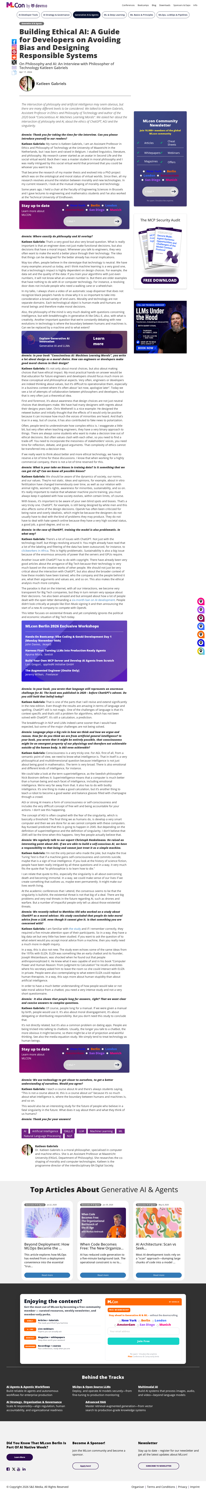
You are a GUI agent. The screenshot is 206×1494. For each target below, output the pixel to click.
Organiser (138, 1487)
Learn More (19, 1457)
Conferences (128, 5)
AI (25, 1131)
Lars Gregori (33, 664)
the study (75, 928)
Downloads (164, 5)
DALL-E (68, 1131)
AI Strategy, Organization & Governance (34, 1402)
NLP (69, 1136)
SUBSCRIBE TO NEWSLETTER (158, 1466)
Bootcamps (143, 5)
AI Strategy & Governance (56, 14)
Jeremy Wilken (34, 674)
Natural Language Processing (42, 1136)
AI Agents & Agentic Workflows (28, 1387)
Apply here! (85, 1466)
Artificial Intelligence (45, 1131)
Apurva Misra (33, 654)
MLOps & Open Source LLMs (91, 1387)
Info (195, 5)
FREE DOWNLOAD (160, 280)
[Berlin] (200, 635)
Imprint (195, 1487)
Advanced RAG (96, 1402)
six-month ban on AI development (93, 600)
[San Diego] (200, 611)
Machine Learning (101, 1131)
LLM (81, 1131)
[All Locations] (200, 651)
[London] (200, 627)
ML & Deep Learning (114, 14)
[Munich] (200, 602)
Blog (154, 5)
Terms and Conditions (161, 1487)
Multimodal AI (148, 1387)
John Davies (32, 644)
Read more (47, 1275)
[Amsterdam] (200, 619)
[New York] (200, 644)
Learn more (99, 341)
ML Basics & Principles (141, 14)
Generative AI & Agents (86, 14)
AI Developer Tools (28, 14)
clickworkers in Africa (35, 550)
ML (120, 1131)
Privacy (182, 1487)
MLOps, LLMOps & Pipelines (172, 14)
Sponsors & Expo (181, 5)
